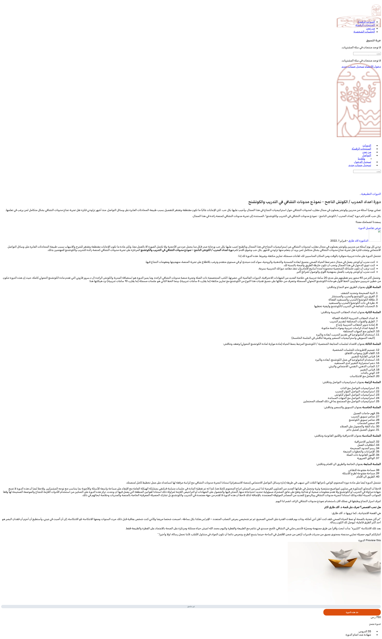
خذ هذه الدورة (352, 612)
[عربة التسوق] (379, 33)
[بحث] (379, 43)
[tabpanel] (191, 390)
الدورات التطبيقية (371, 194)
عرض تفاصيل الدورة (369, 228)
